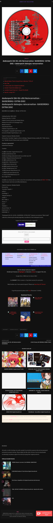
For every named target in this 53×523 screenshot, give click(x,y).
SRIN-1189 (45, 180)
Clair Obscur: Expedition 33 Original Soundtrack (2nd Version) (26, 480)
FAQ (13, 498)
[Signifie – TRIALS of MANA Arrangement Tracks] (39, 303)
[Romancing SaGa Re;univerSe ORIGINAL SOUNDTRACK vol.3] (14, 303)
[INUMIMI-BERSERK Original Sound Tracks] (14, 359)
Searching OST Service (40, 284)
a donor (33, 272)
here (29, 290)
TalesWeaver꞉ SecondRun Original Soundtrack (39, 412)
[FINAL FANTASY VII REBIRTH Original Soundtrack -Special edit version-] (7, 492)
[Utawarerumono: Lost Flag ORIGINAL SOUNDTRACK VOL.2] (14, 381)
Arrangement (5, 329)
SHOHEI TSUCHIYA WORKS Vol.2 (12, 88)
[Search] (52, 1)
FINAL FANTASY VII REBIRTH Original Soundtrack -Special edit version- (27, 489)
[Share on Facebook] (22, 71)
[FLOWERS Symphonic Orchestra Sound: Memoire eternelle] (14, 317)
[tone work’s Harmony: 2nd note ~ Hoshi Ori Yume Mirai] (39, 317)
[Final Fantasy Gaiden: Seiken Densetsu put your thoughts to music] (26, 303)
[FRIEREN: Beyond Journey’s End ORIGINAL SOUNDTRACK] (7, 465)
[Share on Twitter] (26, 71)
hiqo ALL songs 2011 (9, 92)
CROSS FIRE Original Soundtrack (14, 412)
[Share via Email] (35, 71)
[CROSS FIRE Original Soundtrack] (14, 402)
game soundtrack (23, 329)
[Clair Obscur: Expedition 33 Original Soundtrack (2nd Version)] (7, 483)
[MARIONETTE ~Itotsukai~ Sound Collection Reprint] (39, 381)
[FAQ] (7, 501)
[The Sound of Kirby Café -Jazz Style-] (26, 317)
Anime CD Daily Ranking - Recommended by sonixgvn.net (41, 265)
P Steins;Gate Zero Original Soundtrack (14, 85)
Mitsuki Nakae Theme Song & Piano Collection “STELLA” (18, 81)
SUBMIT (26, 241)
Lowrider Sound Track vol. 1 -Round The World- (16, 90)
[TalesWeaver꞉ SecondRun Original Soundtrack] (39, 402)
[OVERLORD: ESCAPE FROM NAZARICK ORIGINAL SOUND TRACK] (39, 359)
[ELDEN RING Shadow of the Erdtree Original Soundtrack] (7, 474)
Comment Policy (13, 416)
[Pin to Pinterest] (31, 71)
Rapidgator (22, 272)
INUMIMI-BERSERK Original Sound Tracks (14, 369)
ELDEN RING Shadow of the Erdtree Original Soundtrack (24, 471)
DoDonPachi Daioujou (14, 329)
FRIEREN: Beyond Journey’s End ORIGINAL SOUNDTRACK (24, 462)
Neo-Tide (6, 83)
